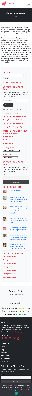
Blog (2, 350)
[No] (30, 390)
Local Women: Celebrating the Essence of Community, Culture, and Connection (18, 237)
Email (4, 174)
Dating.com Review (9, 256)
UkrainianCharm (15, 191)
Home (3, 347)
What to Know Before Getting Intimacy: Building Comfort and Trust (18, 199)
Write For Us (5, 355)
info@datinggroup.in (17, 332)
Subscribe (8, 105)
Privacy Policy (5, 358)
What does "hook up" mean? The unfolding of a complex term (19, 220)
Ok (16, 393)
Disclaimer (4, 361)
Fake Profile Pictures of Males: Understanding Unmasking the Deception (18, 246)
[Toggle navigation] (28, 4)
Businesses (4, 353)
